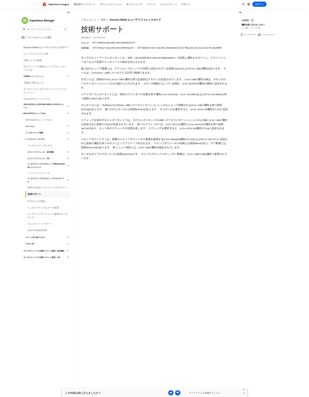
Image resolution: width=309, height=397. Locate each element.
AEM (103, 19)
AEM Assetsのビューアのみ (34, 113)
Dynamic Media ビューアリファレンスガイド (135, 19)
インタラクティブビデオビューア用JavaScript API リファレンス (46, 165)
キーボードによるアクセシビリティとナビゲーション (44, 91)
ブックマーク (250, 34)
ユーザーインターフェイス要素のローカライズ (47, 216)
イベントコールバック (38, 172)
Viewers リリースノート (33, 76)
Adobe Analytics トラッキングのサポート (47, 187)
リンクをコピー (268, 34)
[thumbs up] (170, 392)
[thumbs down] (177, 392)
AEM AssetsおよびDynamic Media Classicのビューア (43, 106)
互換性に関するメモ (33, 82)
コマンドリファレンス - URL (38, 158)
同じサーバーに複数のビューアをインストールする (44, 68)
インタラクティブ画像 (34, 133)
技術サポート (34, 194)
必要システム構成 (32, 60)
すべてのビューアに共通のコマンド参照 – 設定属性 (43, 251)
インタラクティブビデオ (35, 139)
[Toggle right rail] (240, 12)
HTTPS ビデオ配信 (36, 201)
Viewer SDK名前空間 (37, 230)
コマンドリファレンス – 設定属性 (40, 152)
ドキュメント (89, 19)
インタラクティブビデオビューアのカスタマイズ (46, 180)
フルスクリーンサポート (39, 223)
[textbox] (45, 29)
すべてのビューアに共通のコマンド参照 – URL (42, 257)
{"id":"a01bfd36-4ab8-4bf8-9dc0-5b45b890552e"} (113, 42)
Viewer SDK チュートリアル (36, 98)
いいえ (257, 27)
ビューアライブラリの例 (35, 53)
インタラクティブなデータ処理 (43, 207)
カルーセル (29, 126)
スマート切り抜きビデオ (35, 237)
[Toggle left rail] (68, 12)
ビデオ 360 (29, 244)
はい (247, 27)
